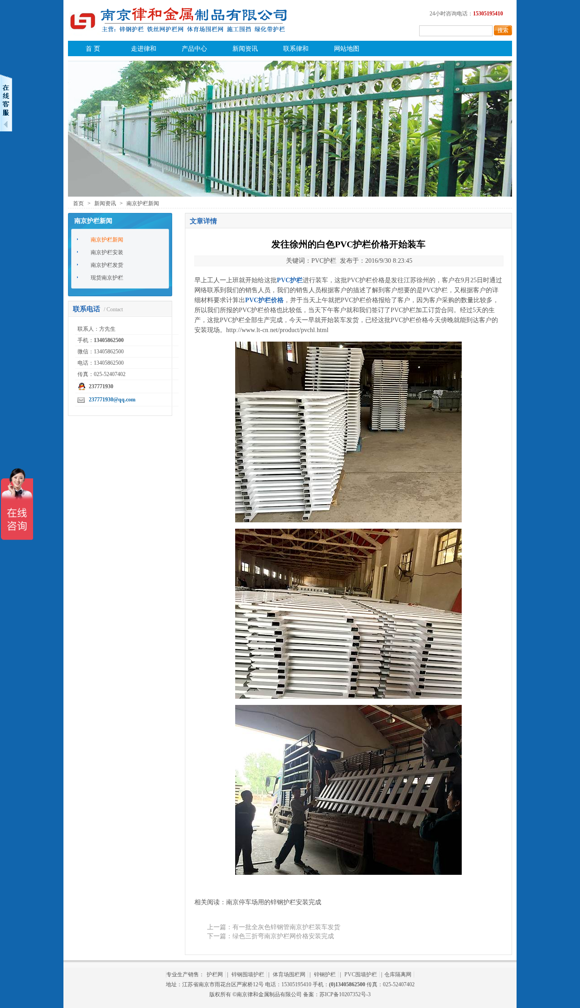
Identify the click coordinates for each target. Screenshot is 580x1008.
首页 (78, 203)
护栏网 (215, 974)
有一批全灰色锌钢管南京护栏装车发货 (286, 927)
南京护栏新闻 (142, 203)
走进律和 (143, 48)
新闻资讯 (245, 48)
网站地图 (346, 48)
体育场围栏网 (289, 974)
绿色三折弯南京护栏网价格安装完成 (283, 936)
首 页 (93, 48)
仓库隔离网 (397, 974)
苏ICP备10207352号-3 (345, 994)
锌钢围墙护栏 (248, 974)
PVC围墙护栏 (360, 974)
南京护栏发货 (107, 265)
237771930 (101, 386)
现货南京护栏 (107, 278)
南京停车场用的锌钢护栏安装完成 (273, 902)
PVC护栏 (251, 310)
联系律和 (296, 48)
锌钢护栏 (325, 974)
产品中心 (194, 48)
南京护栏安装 (107, 252)
